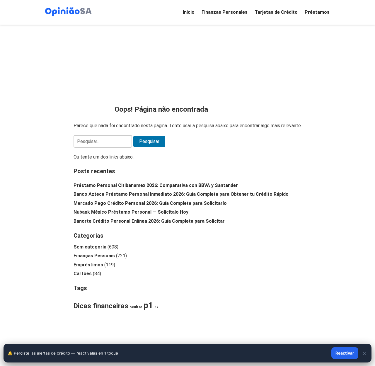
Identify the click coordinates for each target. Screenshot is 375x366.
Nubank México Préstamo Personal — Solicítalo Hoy (131, 212)
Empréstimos (88, 265)
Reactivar (344, 352)
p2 (156, 307)
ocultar (135, 307)
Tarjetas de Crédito (276, 12)
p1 (148, 305)
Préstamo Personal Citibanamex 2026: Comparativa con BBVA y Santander (156, 185)
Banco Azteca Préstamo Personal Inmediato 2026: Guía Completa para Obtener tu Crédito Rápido (181, 194)
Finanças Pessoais (94, 255)
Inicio (189, 12)
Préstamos (317, 12)
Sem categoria (90, 247)
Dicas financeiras (101, 306)
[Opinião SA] (68, 11)
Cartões (83, 273)
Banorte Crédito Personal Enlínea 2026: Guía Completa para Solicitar (149, 221)
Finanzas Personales (225, 12)
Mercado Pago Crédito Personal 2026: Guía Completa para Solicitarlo (150, 203)
